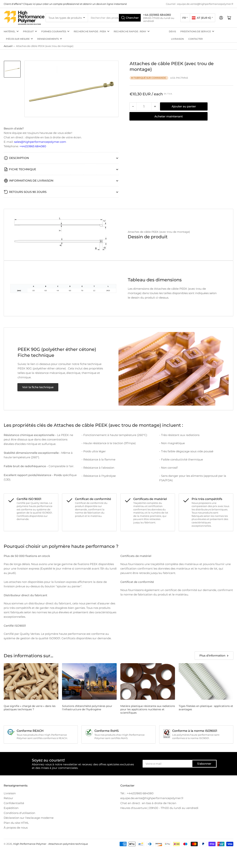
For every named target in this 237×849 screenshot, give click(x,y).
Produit (28, 31)
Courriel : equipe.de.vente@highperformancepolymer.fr (199, 3)
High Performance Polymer (29, 843)
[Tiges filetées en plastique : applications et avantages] (206, 681)
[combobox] (114, 17)
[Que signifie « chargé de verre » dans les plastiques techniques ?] (31, 681)
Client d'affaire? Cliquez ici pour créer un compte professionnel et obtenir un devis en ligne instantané (65, 3)
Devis (172, 31)
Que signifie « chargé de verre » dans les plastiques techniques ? (30, 707)
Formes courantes (53, 31)
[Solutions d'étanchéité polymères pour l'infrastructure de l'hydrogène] (89, 681)
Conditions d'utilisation (19, 813)
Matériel (9, 31)
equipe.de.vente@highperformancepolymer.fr (151, 798)
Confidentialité (14, 803)
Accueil (8, 46)
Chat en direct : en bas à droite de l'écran (148, 803)
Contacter (195, 38)
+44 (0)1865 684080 (157, 15)
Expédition (11, 808)
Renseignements (48, 38)
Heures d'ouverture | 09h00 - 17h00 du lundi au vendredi (159, 808)
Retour (8, 798)
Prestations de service (195, 31)
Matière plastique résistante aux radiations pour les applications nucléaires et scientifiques (147, 709)
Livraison (177, 38)
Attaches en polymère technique (68, 843)
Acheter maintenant (168, 116)
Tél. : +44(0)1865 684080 (136, 793)
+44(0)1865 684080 (32, 146)
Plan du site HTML (16, 823)
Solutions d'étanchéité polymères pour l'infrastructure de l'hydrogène (87, 707)
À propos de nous (16, 827)
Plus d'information (212, 655)
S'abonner (204, 763)
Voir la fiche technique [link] (38, 387)
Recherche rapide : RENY (130, 31)
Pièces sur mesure (18, 38)
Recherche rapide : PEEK (90, 31)
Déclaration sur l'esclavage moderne (29, 818)
